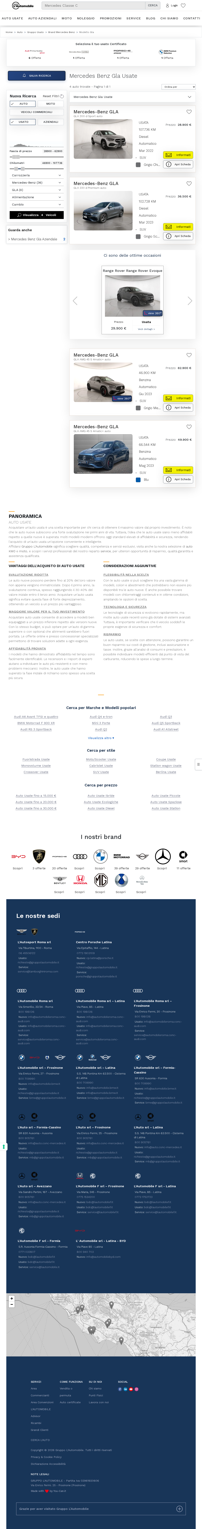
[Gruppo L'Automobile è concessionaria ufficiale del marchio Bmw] (100, 856)
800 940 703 (85, 1251)
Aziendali (50, 121)
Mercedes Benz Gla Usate (93, 97)
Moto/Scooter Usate (101, 759)
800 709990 (27, 1078)
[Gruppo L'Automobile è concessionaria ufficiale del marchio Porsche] (59, 856)
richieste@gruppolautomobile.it (38, 962)
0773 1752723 (143, 1196)
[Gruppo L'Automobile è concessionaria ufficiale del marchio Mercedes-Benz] (163, 856)
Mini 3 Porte (101, 723)
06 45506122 (27, 953)
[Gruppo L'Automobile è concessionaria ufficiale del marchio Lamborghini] (39, 856)
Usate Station (166, 808)
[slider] (14, 157)
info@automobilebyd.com (103, 1256)
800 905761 (26, 1138)
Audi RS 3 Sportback (36, 729)
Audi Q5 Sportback (166, 723)
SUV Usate (101, 772)
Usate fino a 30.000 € (36, 808)
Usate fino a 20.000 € (36, 802)
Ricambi (36, 1423)
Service (133, 18)
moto (23, 551)
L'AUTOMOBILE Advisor (41, 1413)
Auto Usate (12, 18)
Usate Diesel (101, 808)
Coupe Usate (166, 759)
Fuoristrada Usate (36, 759)
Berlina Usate (166, 772)
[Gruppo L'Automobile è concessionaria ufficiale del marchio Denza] (121, 880)
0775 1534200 (86, 1196)
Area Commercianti (40, 1392)
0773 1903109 (86, 953)
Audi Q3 (166, 716)
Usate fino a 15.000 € (36, 795)
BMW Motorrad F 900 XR (36, 723)
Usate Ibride (101, 795)
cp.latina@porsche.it (99, 958)
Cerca (153, 5)
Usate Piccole (166, 795)
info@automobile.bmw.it (44, 1083)
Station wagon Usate (165, 765)
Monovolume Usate (36, 765)
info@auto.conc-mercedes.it (47, 1143)
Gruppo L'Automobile (37, 546)
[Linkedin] (125, 1389)
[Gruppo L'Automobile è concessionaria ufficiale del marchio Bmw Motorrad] (121, 856)
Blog (150, 18)
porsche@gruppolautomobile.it (96, 976)
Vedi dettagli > (144, 329)
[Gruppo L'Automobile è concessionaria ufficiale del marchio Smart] (183, 856)
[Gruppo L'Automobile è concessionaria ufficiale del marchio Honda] (80, 880)
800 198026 (26, 1011)
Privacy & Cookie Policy (46, 1457)
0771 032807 (27, 1251)
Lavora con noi (99, 1402)
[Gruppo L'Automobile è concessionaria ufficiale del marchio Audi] (80, 856)
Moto (67, 18)
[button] (78, 1310)
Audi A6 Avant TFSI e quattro (36, 716)
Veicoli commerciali (36, 112)
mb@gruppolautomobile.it (46, 1157)
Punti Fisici (96, 1395)
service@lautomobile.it (44, 1267)
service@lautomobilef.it (103, 1212)
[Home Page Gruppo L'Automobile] (23, 5)
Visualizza (39, 215)
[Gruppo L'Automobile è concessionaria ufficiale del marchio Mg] (101, 880)
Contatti (191, 18)
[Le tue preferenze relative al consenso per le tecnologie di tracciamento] (3, 1147)
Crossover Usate (36, 772)
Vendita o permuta (66, 1392)
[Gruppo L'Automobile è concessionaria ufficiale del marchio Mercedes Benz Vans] (142, 880)
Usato (23, 121)
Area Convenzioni (42, 1402)
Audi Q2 (101, 729)
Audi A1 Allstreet (166, 729)
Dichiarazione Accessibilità (48, 1463)
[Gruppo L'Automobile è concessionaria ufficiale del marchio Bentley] (60, 880)
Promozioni (111, 18)
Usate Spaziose (166, 802)
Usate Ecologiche (101, 802)
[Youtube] (131, 1389)
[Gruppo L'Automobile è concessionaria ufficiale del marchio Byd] (18, 856)
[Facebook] (120, 1389)
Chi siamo (169, 18)
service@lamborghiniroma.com (38, 971)
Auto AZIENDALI (42, 18)
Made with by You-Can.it (48, 1490)
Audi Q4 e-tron (101, 716)
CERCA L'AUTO (40, 1440)
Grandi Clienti (39, 1429)
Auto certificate (70, 1402)
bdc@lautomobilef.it (99, 1202)
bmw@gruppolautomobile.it (47, 1097)
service (106, 551)
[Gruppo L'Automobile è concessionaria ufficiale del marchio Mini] (142, 856)
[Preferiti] (183, 5)
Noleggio (86, 18)
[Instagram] (136, 1389)
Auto (24, 103)
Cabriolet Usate (101, 765)
